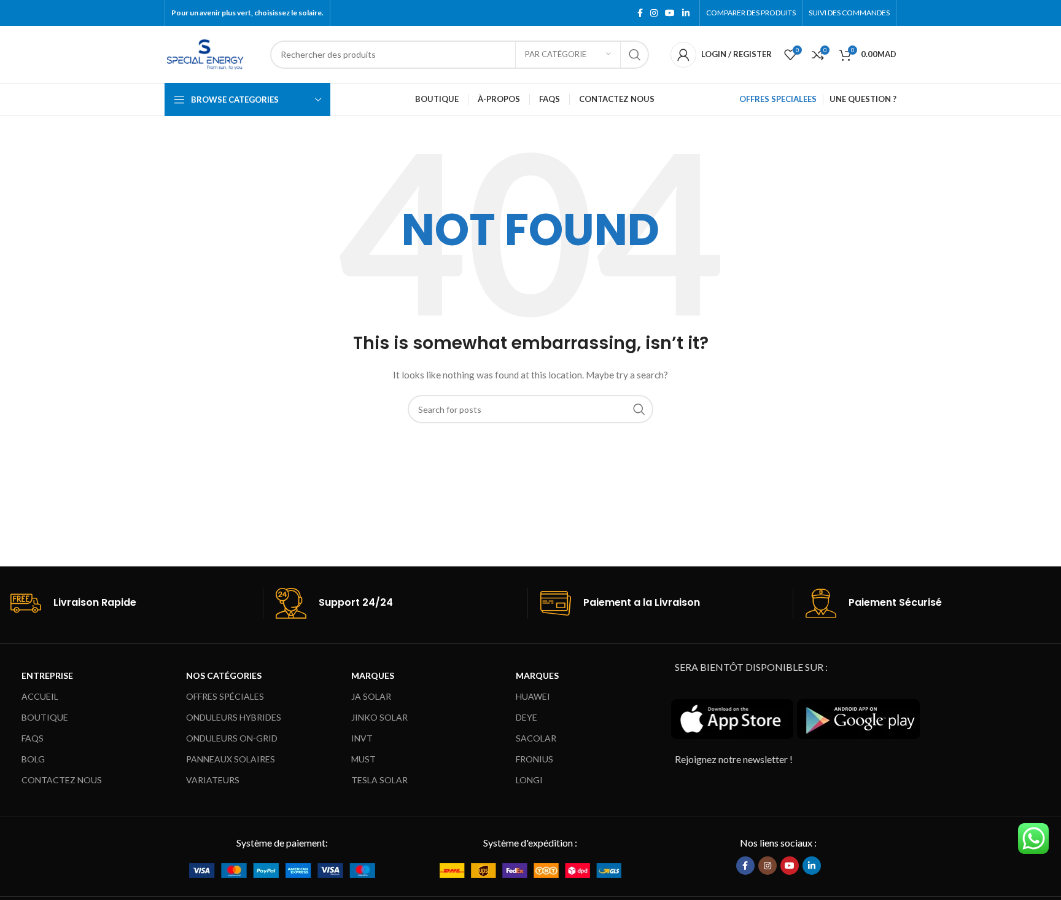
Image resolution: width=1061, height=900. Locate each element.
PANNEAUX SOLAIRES (230, 759)
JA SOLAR (371, 696)
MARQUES (372, 675)
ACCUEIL (39, 696)
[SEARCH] (635, 55)
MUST (363, 759)
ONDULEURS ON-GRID (232, 738)
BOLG (33, 759)
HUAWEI (533, 696)
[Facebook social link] (640, 13)
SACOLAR (536, 738)
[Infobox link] (136, 603)
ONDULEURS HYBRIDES (233, 717)
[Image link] (282, 869)
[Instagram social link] (654, 13)
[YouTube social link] (669, 13)
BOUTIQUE (44, 717)
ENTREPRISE (47, 675)
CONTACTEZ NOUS (61, 780)
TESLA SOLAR (379, 780)
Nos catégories (224, 675)
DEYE (526, 717)
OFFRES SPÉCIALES (225, 696)
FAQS (32, 738)
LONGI (529, 780)
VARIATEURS (212, 780)
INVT (362, 738)
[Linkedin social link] (685, 13)
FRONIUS (534, 759)
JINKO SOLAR (379, 717)
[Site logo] (205, 53)
